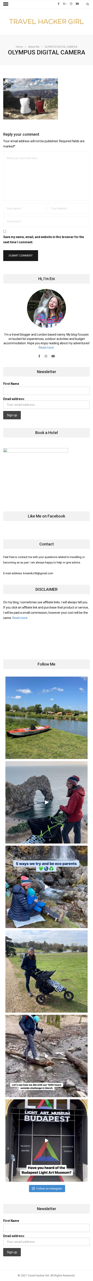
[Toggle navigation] (5, 4)
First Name (11, 383)
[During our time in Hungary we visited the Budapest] (46, 1140)
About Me (33, 46)
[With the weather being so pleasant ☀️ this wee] (46, 718)
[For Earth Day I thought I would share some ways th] (46, 887)
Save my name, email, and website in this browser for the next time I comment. (43, 239)
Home (19, 46)
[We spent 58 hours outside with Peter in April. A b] (46, 802)
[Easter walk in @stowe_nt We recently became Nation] (46, 971)
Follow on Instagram (49, 1188)
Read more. (47, 347)
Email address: (14, 399)
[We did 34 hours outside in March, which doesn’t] (46, 1056)
